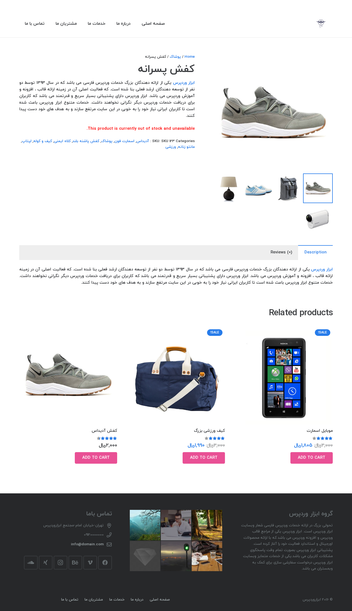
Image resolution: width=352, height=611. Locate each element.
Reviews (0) (281, 252)
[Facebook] (105, 562)
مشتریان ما (93, 599)
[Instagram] (60, 562)
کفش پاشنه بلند (86, 141)
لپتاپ (26, 141)
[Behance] (75, 562)
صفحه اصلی (160, 599)
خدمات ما (117, 599)
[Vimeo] (90, 562)
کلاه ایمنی (62, 141)
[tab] (315, 252)
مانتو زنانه (186, 147)
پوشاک (175, 56)
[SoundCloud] (31, 562)
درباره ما (137, 599)
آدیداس (142, 141)
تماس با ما (69, 599)
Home (190, 56)
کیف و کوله (42, 141)
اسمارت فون (124, 141)
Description (315, 252)
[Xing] (46, 562)
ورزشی (170, 147)
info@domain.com (87, 544)
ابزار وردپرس (184, 83)
